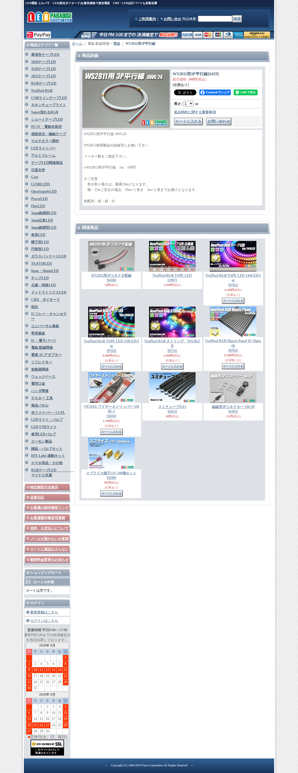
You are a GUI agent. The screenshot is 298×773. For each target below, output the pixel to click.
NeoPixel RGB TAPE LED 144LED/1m (233, 280)
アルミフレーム (43, 155)
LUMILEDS (40, 184)
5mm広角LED (42, 220)
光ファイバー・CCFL (48, 413)
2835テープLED (43, 76)
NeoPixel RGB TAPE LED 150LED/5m (111, 346)
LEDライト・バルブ (47, 420)
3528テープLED (43, 69)
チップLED (40, 278)
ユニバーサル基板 (45, 326)
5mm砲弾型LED (43, 213)
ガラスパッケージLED (48, 256)
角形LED (38, 235)
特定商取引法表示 (44, 487)
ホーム (77, 44)
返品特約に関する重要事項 (195, 112)
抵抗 (34, 307)
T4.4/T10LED (41, 264)
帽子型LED (40, 242)
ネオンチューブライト (48, 105)
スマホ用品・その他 (47, 463)
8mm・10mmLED (45, 271)
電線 (116, 44)
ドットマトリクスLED (48, 292)
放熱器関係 (40, 369)
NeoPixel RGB (41, 91)
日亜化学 (38, 170)
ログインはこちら (44, 621)
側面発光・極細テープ (48, 134)
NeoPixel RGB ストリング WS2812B (172, 346)
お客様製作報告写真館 (47, 518)
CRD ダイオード (45, 300)
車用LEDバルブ (43, 434)
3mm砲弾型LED (43, 228)
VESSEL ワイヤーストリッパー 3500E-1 (111, 411)
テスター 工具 (42, 398)
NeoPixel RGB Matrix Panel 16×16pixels (233, 346)
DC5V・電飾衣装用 (46, 127)
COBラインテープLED (49, 98)
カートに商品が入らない (49, 549)
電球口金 (38, 384)
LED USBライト (44, 427)
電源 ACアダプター (46, 355)
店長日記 (37, 497)
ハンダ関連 (40, 391)
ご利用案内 (147, 19)
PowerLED (39, 199)
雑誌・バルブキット (47, 449)
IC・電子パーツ (43, 341)
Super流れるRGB (44, 112)
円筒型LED (40, 249)
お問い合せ (172, 19)
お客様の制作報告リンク (49, 508)
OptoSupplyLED (44, 191)
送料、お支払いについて (49, 528)
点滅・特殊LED (43, 285)
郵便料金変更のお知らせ (49, 560)
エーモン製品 (41, 441)
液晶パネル (40, 405)
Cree (34, 177)
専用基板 (38, 333)
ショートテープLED (47, 119)
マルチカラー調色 (45, 141)
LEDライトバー (43, 148)
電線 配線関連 (42, 348)
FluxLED (38, 206)
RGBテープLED (43, 83)
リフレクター (41, 362)
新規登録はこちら (44, 612)
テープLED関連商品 (47, 163)
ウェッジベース (43, 377)
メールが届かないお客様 (49, 539)
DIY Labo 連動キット (48, 456)
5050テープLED (43, 62)
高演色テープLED (45, 55)
